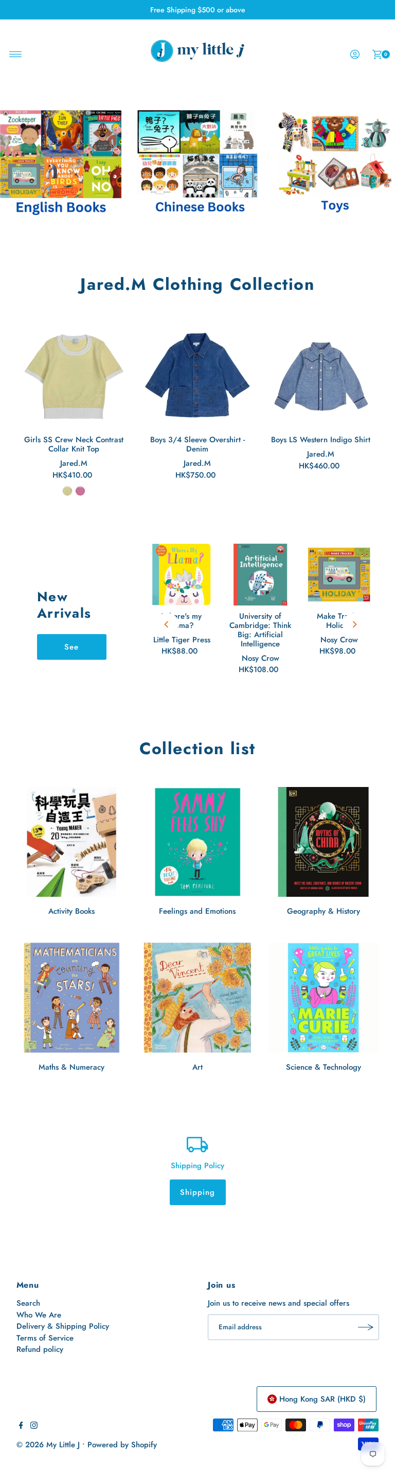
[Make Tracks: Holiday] (339, 574)
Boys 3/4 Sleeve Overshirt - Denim (197, 444)
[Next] (354, 624)
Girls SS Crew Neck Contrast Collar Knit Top (73, 444)
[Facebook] (21, 1426)
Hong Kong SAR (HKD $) (322, 1399)
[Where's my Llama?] (181, 574)
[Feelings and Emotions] (197, 842)
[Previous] (166, 624)
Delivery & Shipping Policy (62, 1326)
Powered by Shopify (122, 1444)
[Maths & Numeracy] (71, 997)
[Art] (197, 997)
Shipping (198, 1192)
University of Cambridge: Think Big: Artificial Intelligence (260, 630)
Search (28, 1303)
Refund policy (39, 1349)
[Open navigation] (16, 54)
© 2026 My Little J (48, 1444)
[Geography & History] (323, 842)
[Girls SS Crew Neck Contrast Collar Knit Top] (74, 376)
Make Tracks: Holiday (339, 621)
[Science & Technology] (323, 997)
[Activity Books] (71, 842)
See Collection (71, 650)
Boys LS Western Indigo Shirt (320, 439)
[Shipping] (197, 1143)
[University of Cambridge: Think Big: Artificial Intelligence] (260, 574)
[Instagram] (34, 1426)
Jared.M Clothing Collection (197, 284)
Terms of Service (45, 1338)
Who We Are (38, 1315)
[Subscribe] (366, 1327)
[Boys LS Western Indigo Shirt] (321, 376)
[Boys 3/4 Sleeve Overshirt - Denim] (197, 376)
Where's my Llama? (181, 621)
